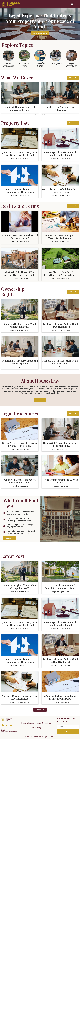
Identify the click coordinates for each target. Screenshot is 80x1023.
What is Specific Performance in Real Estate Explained (60, 154)
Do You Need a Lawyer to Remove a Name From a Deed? (20, 444)
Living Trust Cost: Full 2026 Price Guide (60, 481)
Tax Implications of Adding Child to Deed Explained (60, 325)
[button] (72, 4)
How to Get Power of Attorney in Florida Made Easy (60, 444)
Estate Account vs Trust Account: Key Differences (60, 108)
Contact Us (39, 723)
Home (23, 723)
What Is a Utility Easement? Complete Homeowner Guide (60, 587)
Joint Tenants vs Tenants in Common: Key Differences (19, 190)
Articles (48, 723)
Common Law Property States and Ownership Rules (20, 362)
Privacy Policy (36, 728)
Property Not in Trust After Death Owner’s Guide (60, 362)
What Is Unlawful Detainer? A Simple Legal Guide (20, 481)
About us (30, 723)
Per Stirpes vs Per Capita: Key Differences (19, 108)
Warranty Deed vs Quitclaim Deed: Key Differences (60, 190)
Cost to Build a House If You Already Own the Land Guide (19, 273)
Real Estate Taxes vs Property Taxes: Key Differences (60, 237)
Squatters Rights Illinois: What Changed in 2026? (20, 325)
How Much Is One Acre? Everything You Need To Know (60, 273)
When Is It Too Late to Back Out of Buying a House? (20, 237)
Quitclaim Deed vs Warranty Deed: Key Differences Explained (20, 154)
